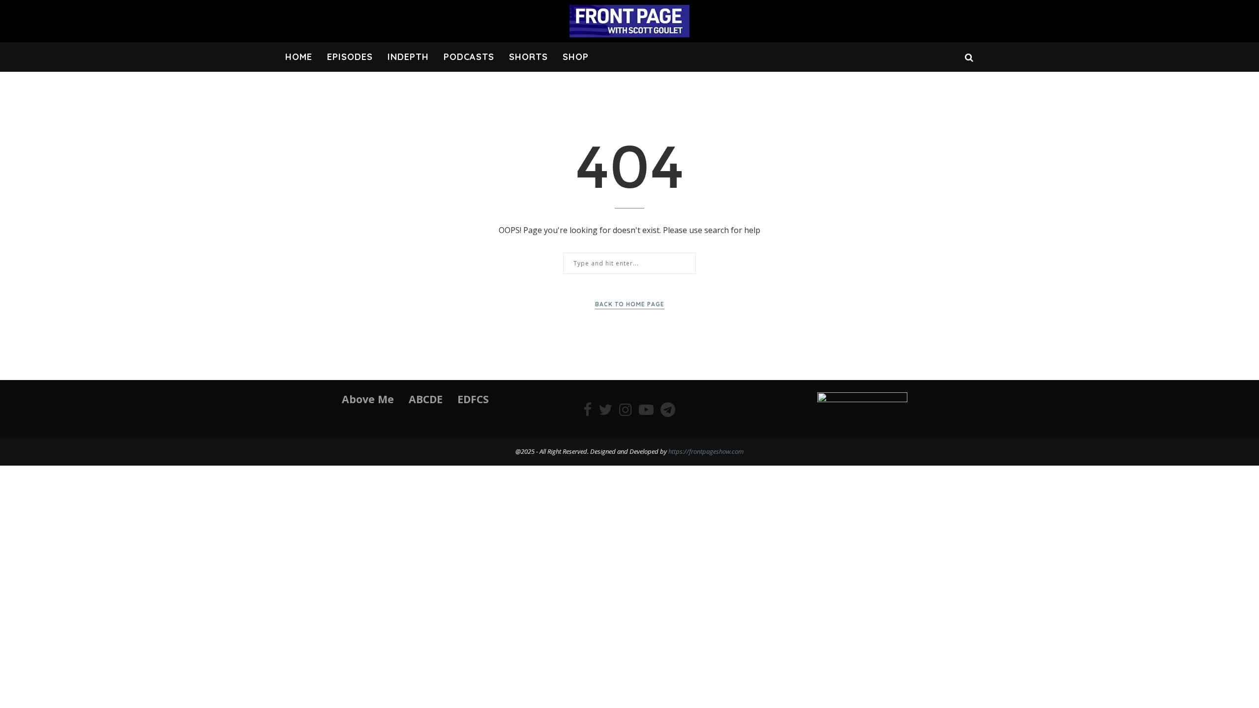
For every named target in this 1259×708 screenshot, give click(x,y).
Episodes (350, 56)
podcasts (469, 56)
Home (298, 56)
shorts (528, 56)
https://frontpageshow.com (706, 451)
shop (576, 56)
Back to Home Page (629, 304)
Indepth (408, 56)
